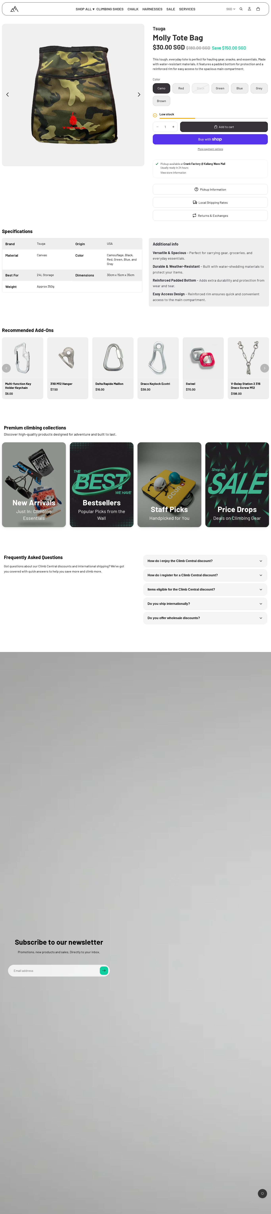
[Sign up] (104, 970)
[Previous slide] (6, 95)
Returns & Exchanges (213, 215)
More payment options (210, 149)
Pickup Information (213, 189)
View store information (173, 172)
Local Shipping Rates (213, 202)
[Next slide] (140, 95)
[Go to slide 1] (135, 405)
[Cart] (258, 9)
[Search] (241, 9)
